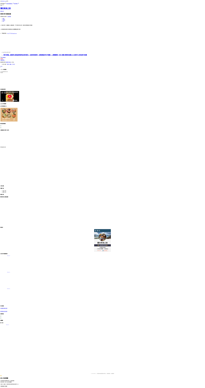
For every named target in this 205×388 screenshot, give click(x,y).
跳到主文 (2, 11)
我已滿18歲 (2, 386)
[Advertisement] (32, 43)
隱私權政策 (108, 373)
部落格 (4, 19)
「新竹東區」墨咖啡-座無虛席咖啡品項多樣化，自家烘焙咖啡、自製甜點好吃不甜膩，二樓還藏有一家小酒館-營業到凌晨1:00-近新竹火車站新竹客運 (45, 55)
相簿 (3, 18)
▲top (1, 66)
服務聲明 (112, 373)
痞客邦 (7, 62)
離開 (6, 386)
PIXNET (94, 373)
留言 (9, 62)
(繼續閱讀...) (2, 60)
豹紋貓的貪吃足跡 (3, 308)
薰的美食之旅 (5, 8)
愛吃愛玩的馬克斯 (3, 311)
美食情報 (9, 16)
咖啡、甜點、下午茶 (11, 64)
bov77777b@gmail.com (12, 33)
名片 (3, 21)
